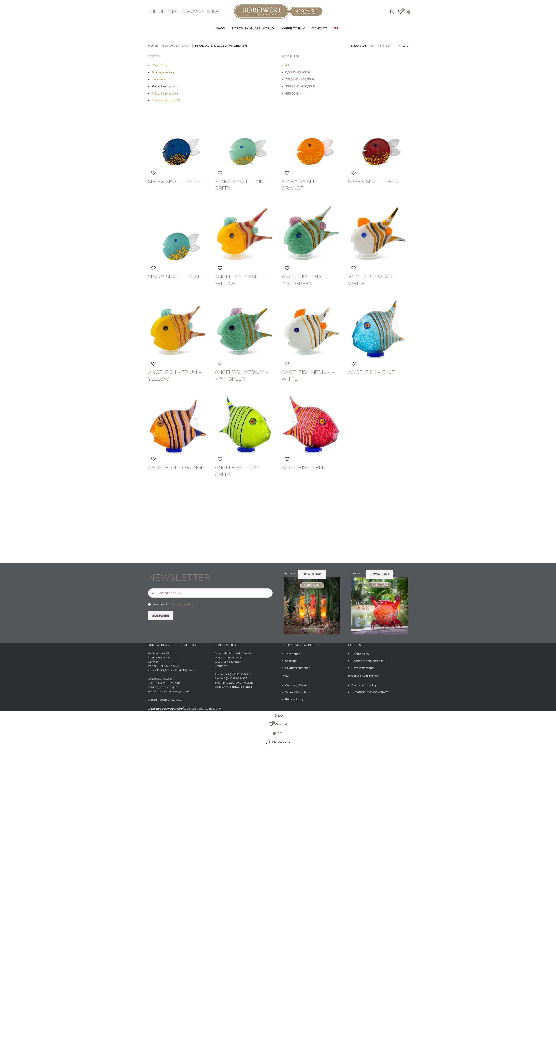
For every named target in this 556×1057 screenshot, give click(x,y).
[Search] (385, 11)
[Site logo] (261, 11)
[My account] (391, 11)
